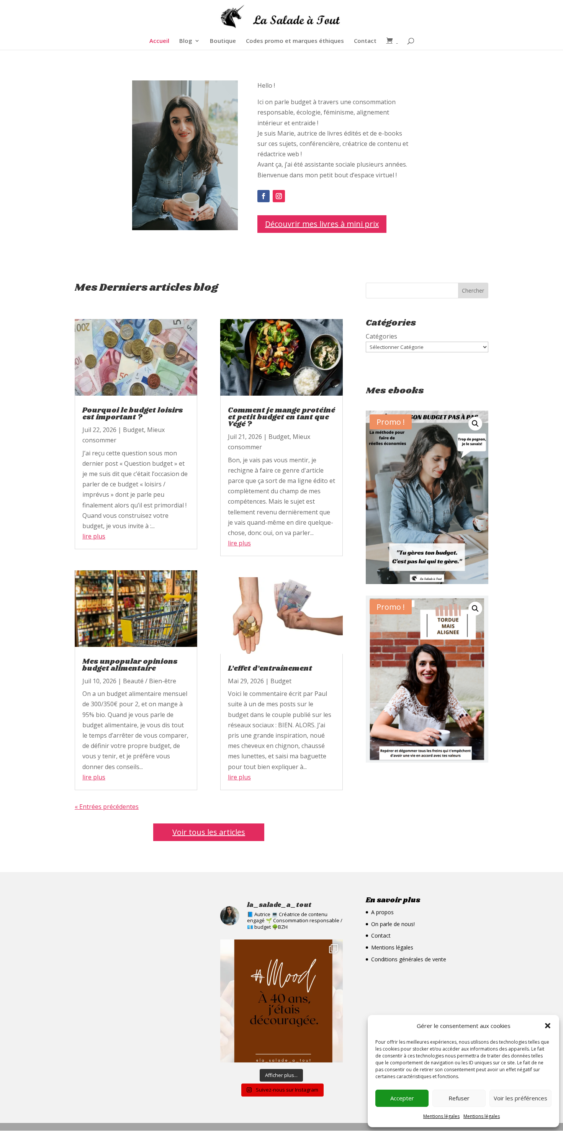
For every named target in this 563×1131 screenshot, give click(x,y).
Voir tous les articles (208, 832)
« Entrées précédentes (107, 806)
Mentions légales (441, 1116)
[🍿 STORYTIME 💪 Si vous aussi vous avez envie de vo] (281, 1000)
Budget (133, 430)
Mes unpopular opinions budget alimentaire (129, 665)
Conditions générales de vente (408, 959)
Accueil (159, 41)
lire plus (93, 536)
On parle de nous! (393, 924)
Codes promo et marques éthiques (295, 41)
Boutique (223, 41)
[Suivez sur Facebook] (263, 196)
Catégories (381, 336)
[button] (548, 1026)
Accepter (402, 1098)
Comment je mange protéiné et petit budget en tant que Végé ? (281, 417)
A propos (382, 912)
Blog (185, 41)
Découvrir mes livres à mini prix (322, 224)
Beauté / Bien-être (149, 681)
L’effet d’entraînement (270, 669)
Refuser (459, 1098)
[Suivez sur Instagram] (279, 196)
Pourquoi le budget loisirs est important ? (132, 414)
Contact (365, 41)
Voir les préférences (520, 1098)
